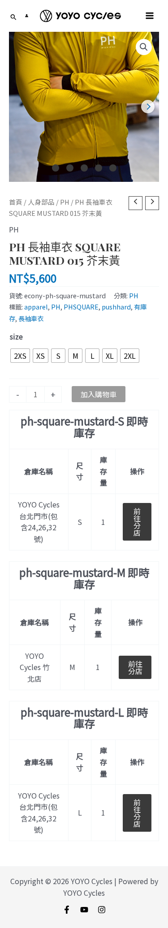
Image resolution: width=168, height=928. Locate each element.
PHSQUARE (81, 306)
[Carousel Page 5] (112, 168)
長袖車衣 (30, 318)
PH (64, 201)
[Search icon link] (13, 17)
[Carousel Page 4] (98, 168)
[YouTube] (84, 910)
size (16, 336)
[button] (144, 47)
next (148, 106)
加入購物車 (98, 394)
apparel (36, 306)
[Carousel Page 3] (84, 168)
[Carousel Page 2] (69, 168)
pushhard (116, 306)
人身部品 (41, 201)
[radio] (20, 355)
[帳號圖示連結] (26, 16)
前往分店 (137, 522)
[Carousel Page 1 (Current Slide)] (55, 168)
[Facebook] (67, 910)
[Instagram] (102, 910)
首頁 (15, 201)
